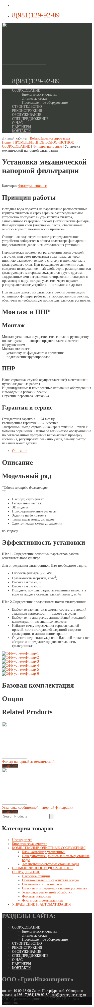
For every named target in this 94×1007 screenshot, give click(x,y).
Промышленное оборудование (45, 102)
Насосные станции (36, 876)
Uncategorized (22, 840)
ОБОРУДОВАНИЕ (26, 90)
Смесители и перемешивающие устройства (54, 888)
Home (6, 142)
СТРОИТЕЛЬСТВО (27, 106)
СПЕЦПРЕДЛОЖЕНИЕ (30, 119)
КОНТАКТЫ (21, 131)
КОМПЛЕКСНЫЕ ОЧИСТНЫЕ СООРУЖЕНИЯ (48, 848)
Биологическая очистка (39, 94)
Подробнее (10, 766)
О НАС (17, 123)
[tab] (52, 451)
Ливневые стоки (34, 98)
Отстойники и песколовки (42, 884)
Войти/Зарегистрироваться (50, 138)
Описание (19, 451)
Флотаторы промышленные (42, 900)
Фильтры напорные (47, 146)
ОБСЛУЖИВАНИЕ (26, 115)
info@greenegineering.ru (68, 995)
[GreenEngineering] (24, 64)
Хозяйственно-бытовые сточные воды (50, 864)
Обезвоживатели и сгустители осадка (50, 880)
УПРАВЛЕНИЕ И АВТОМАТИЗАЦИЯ (41, 904)
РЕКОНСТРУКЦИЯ (27, 111)
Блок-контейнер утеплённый (43, 852)
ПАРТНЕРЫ (21, 127)
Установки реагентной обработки (47, 892)
